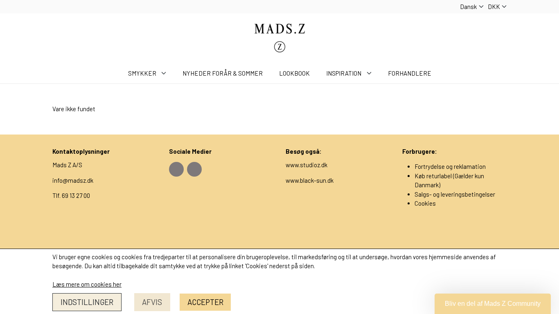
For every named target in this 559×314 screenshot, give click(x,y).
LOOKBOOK (294, 73)
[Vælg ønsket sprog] (472, 6)
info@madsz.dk (72, 180)
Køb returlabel (433, 175)
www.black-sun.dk (310, 180)
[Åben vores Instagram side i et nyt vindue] (194, 169)
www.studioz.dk (306, 164)
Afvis (152, 302)
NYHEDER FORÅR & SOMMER (223, 73)
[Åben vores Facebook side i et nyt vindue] (176, 169)
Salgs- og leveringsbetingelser (455, 194)
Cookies (425, 203)
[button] (493, 304)
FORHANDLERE (409, 73)
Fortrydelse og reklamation (450, 166)
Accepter (205, 302)
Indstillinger (87, 302)
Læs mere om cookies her (87, 284)
